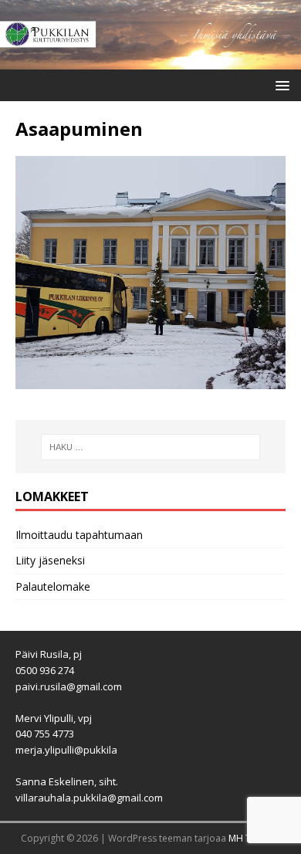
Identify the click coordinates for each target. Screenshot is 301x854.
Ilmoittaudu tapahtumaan (79, 534)
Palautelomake (52, 586)
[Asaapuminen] (150, 380)
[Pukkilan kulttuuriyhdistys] (150, 60)
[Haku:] (150, 447)
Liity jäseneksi (50, 560)
